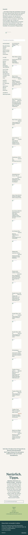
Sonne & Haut (6, 50)
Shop (14, 508)
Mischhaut (5, 71)
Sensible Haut (6, 73)
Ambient (5, 81)
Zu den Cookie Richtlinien (6, 529)
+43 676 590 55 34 (14, 512)
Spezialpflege (6, 67)
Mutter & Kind (6, 51)
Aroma (4, 53)
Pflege (4, 64)
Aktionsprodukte (6, 94)
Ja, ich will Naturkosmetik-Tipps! (11, 501)
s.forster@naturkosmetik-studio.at (14, 513)
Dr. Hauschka (6, 83)
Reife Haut (5, 72)
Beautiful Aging (6, 46)
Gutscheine (5, 54)
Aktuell (14, 507)
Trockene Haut (6, 75)
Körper (4, 48)
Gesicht (4, 47)
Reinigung (5, 65)
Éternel (4, 87)
